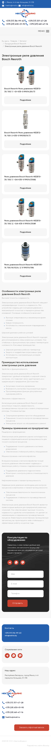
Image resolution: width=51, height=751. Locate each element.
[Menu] (43, 31)
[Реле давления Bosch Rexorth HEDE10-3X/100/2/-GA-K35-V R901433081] (25, 207)
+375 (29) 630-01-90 (15, 24)
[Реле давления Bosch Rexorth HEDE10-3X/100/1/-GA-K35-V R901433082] (25, 163)
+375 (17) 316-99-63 (15, 21)
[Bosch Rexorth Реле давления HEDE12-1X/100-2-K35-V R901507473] (25, 119)
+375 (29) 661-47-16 (38, 24)
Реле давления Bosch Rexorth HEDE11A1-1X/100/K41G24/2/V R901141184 (23, 266)
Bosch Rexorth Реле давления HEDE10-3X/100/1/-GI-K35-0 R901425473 (22, 90)
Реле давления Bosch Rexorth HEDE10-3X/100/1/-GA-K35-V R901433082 (22, 178)
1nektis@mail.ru (11, 5)
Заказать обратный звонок (31, 728)
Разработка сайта (34, 746)
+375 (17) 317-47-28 (37, 21)
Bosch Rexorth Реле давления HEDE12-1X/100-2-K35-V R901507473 (22, 134)
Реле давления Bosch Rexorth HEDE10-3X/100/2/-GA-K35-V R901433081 (22, 222)
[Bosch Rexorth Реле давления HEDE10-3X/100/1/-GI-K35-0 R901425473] (25, 75)
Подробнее (25, 100)
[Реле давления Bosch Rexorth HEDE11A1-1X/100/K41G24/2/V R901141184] (25, 251)
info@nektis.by (28, 5)
